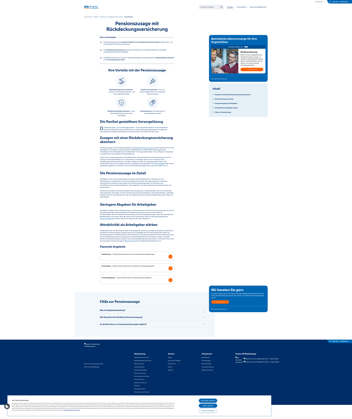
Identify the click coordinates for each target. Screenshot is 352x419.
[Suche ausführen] (221, 7)
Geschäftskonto (206, 357)
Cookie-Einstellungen (208, 410)
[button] (252, 69)
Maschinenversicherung (140, 382)
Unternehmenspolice (139, 389)
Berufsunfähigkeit (159, 163)
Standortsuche (172, 363)
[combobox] (209, 7)
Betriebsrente (129, 241)
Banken (170, 357)
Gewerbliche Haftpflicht (140, 370)
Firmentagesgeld (206, 360)
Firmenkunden (319, 1)
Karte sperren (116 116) (174, 360)
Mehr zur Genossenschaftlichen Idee (93, 364)
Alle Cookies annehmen (208, 400)
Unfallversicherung (139, 367)
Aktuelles (170, 370)
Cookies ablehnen (207, 405)
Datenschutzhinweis (68, 410)
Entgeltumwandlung (106, 218)
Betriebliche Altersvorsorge (141, 357)
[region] (139, 405)
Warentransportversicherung (142, 392)
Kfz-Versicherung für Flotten (141, 376)
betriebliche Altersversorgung (144, 148)
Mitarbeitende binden (207, 370)
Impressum (77, 410)
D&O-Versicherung (139, 363)
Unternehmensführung (208, 367)
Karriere (170, 367)
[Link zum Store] (261, 359)
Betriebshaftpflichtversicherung (142, 360)
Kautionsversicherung (140, 373)
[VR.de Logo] (94, 7)
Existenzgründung (206, 363)
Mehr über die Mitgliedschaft (92, 367)
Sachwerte (137, 386)
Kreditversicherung (139, 379)
